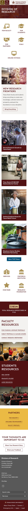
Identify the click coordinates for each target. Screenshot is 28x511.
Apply (17, 508)
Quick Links (6, 492)
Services (5, 496)
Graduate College (7, 378)
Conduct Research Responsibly (12, 338)
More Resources (7, 382)
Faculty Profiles (13, 425)
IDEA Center (5, 375)
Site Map (4, 481)
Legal (23, 508)
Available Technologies (13, 421)
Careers (19, 505)
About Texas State (9, 505)
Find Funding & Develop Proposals (13, 330)
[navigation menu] (2, 2)
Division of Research (10, 458)
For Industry (13, 418)
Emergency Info (8, 508)
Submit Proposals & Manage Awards (14, 334)
